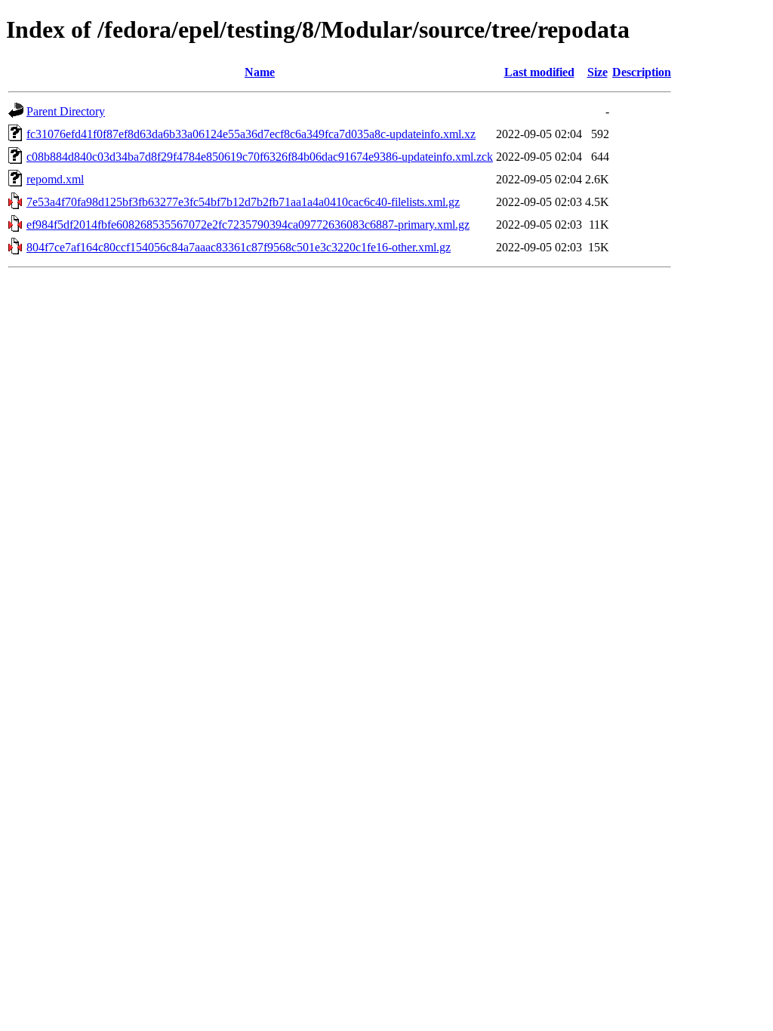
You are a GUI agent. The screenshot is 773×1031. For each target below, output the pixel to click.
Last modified (539, 72)
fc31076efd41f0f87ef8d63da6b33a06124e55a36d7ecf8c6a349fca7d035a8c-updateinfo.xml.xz (251, 134)
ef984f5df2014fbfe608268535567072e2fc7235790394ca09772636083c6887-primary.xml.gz (248, 224)
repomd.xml (55, 179)
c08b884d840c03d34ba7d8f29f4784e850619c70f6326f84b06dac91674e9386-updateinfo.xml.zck (259, 156)
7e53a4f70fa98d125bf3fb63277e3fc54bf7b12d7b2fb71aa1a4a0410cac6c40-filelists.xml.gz (243, 201)
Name (260, 72)
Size (597, 72)
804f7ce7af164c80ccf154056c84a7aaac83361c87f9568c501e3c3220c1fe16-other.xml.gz (238, 247)
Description (641, 72)
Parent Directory (65, 111)
